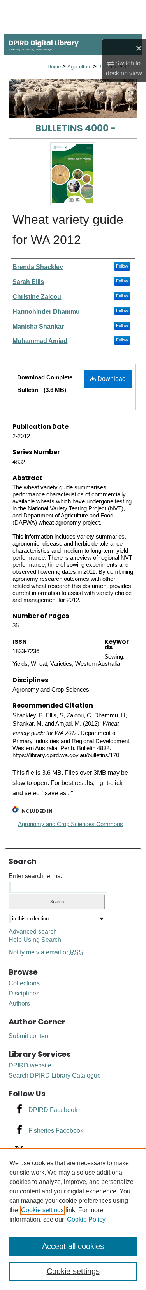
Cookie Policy (86, 1219)
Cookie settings (42, 1210)
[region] (73, 1219)
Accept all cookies (73, 1246)
